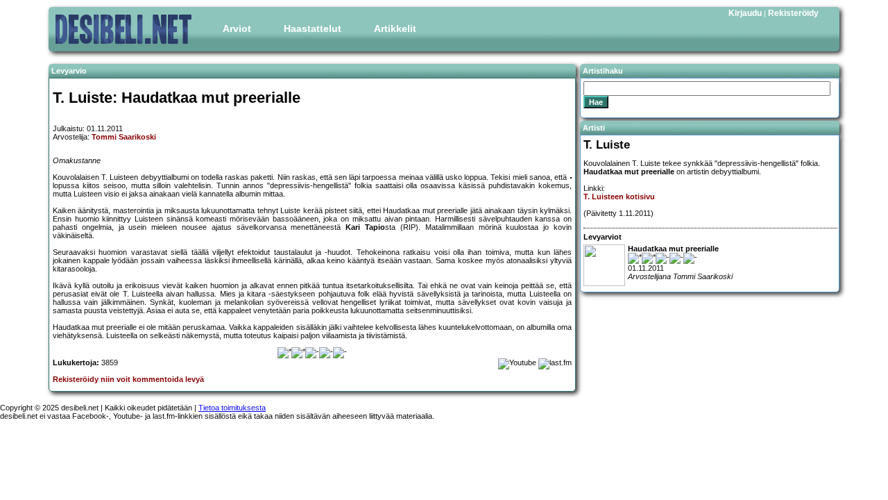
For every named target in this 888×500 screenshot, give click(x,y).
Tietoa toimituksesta (232, 407)
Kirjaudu (745, 13)
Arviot (237, 28)
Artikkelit (395, 28)
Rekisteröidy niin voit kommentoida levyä (128, 379)
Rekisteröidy (793, 13)
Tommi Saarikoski (124, 137)
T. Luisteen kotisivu (619, 196)
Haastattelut (312, 28)
